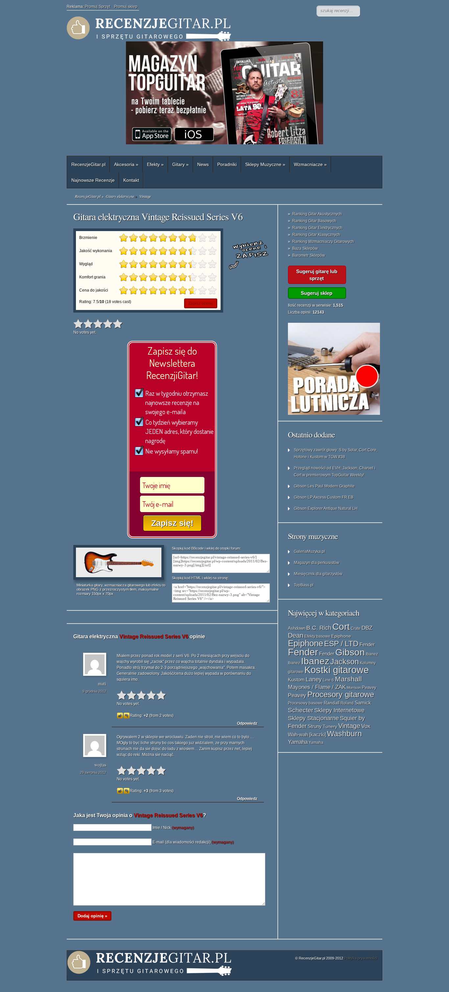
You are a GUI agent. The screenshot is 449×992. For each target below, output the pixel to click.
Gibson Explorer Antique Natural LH (326, 508)
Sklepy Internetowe (339, 710)
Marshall (348, 679)
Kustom (296, 679)
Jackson (344, 661)
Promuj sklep (125, 6)
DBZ (367, 628)
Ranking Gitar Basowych (314, 221)
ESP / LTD (341, 643)
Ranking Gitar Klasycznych (316, 234)
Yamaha (298, 742)
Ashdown (296, 628)
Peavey (369, 687)
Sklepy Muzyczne (265, 164)
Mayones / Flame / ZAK (317, 687)
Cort (341, 627)
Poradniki (227, 164)
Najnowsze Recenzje (93, 180)
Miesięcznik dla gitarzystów (318, 574)
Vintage (349, 725)
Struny (315, 726)
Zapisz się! (172, 523)
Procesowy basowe (305, 703)
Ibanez (372, 654)
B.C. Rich (318, 628)
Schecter (300, 710)
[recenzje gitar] (198, 28)
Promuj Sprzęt (99, 6)
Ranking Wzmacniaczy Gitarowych (323, 241)
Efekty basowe (317, 636)
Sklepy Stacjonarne (313, 718)
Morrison (354, 688)
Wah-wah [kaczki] (307, 734)
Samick (363, 702)
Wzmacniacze (310, 164)
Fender (367, 644)
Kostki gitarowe (336, 670)
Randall (332, 702)
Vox (365, 726)
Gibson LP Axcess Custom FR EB (323, 497)
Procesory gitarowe (340, 694)
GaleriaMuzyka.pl (309, 551)
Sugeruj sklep (316, 293)
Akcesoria (126, 164)
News (203, 164)
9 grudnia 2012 (94, 691)
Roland (347, 703)
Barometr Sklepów (308, 255)
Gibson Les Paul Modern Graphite (324, 486)
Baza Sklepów (305, 248)
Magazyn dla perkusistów (316, 562)
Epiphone (341, 636)
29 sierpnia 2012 (93, 772)
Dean (295, 635)
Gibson (350, 652)
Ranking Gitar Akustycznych (317, 214)
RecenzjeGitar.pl (88, 164)
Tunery (330, 726)
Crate (356, 628)
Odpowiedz (247, 723)
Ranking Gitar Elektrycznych (317, 227)
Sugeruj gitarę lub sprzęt (316, 275)
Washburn (344, 733)
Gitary (180, 164)
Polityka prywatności (360, 958)
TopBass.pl (304, 585)
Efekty (155, 164)
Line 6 (328, 680)
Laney (314, 679)
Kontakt (131, 180)
